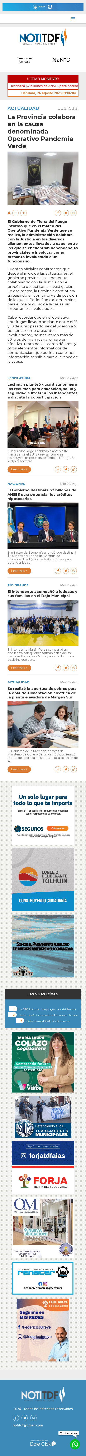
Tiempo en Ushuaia (43, 60)
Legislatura (19, 378)
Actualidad (23, 108)
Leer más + (19, 469)
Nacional (16, 484)
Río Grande (18, 585)
